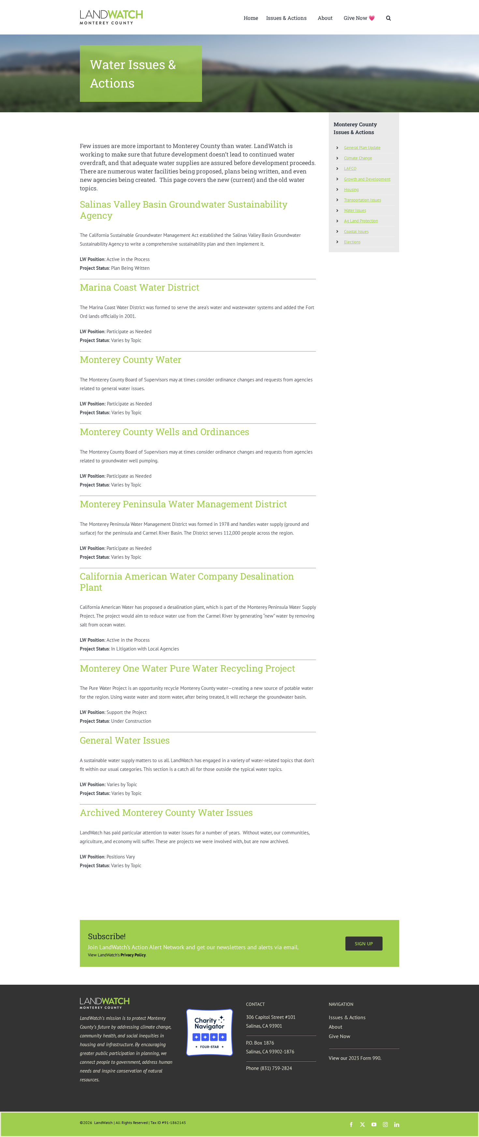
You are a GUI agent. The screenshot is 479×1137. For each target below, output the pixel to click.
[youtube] (373, 1124)
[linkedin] (396, 1124)
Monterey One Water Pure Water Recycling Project (187, 668)
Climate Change (358, 158)
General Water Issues (125, 740)
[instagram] (385, 1124)
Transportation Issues (362, 200)
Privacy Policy (133, 955)
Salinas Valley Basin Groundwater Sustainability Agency (183, 209)
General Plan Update (362, 147)
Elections (352, 242)
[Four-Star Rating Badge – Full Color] (209, 1011)
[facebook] (351, 1124)
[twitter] (362, 1124)
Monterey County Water (130, 359)
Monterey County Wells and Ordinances (164, 432)
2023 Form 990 (364, 1058)
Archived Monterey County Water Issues (166, 812)
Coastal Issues (356, 231)
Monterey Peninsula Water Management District (183, 504)
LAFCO (350, 168)
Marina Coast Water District (139, 287)
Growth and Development (367, 179)
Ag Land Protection (361, 221)
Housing (351, 189)
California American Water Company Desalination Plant (187, 581)
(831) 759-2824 (276, 1068)
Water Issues (355, 210)
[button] (388, 17)
